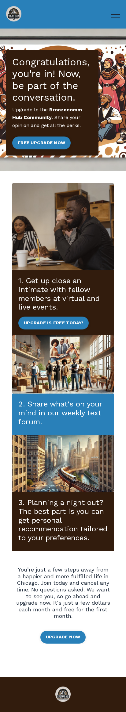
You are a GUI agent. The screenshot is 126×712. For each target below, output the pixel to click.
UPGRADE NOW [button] (63, 636)
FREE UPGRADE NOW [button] (41, 142)
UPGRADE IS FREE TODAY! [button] (53, 322)
